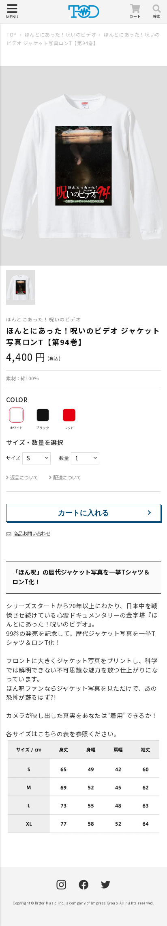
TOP (11, 34)
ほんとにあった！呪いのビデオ (60, 34)
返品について (24, 477)
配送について (67, 477)
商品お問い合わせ (31, 533)
